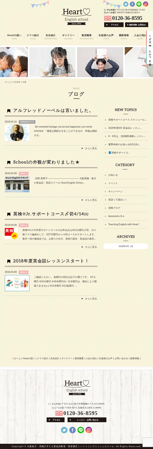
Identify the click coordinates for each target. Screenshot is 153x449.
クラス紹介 (42, 358)
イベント (113, 183)
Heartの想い (29, 358)
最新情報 (134, 358)
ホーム (17, 358)
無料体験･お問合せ (137, 25)
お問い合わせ (121, 358)
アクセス (115, 25)
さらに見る (91, 148)
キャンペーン (115, 191)
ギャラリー (67, 358)
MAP (101, 404)
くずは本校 (150, 38)
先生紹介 (54, 358)
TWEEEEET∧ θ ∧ (27, 122)
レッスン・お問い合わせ (87, 420)
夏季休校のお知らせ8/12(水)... (124, 144)
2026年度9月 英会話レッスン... (124, 128)
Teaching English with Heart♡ (124, 224)
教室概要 (79, 358)
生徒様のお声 (106, 358)
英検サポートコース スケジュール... (127, 119)
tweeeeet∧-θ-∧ (116, 216)
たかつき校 (150, 55)
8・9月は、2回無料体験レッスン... (126, 136)
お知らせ (23, 173)
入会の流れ (91, 358)
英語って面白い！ (117, 199)
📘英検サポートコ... (119, 152)
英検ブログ (114, 208)
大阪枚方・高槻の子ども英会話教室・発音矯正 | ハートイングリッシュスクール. (71, 446)
